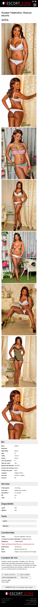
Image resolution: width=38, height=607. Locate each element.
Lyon (17, 587)
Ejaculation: (5, 493)
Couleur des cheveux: (8, 468)
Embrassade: (5, 488)
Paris (14, 587)
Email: (3, 551)
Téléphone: (4, 541)
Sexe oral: (4, 490)
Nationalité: (4, 451)
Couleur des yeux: (6, 470)
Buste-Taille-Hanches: (7, 465)
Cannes (30, 587)
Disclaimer (3, 601)
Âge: (2, 453)
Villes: (3, 536)
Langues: (4, 473)
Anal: (3, 497)
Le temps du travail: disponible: (11, 539)
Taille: (3, 455)
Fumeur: (4, 478)
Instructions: (5, 547)
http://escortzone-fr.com (31, 600)
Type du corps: (5, 463)
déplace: (4, 510)
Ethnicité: (4, 448)
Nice (26, 587)
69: (2, 495)
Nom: (3, 446)
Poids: (3, 458)
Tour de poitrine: (6, 460)
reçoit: (3, 508)
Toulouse (22, 587)
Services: (4, 475)
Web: (2, 549)
